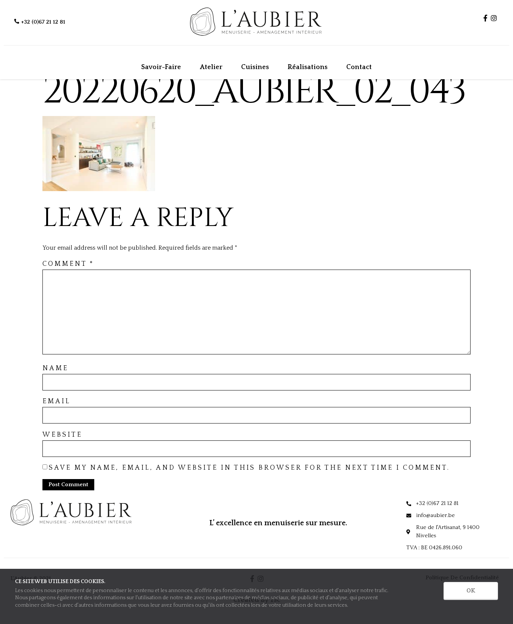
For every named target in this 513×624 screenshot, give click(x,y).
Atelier (211, 67)
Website (62, 435)
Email (56, 401)
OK (470, 590)
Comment (68, 264)
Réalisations (307, 67)
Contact (359, 67)
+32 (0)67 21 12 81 (43, 22)
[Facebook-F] (485, 18)
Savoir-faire (161, 67)
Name (55, 368)
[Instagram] (493, 18)
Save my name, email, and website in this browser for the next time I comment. (249, 468)
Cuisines (255, 67)
